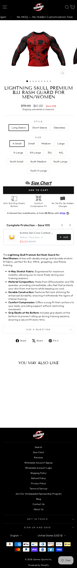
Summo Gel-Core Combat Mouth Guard (37, 232)
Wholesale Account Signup (38, 462)
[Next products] (70, 225)
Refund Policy (38, 478)
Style (38, 121)
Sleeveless (59, 127)
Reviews (38, 457)
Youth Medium (38, 161)
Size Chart (38, 452)
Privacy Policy (38, 483)
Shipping (26, 109)
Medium (46, 143)
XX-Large (35, 152)
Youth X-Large (38, 170)
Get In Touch (37, 519)
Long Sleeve (19, 127)
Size (38, 137)
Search (38, 447)
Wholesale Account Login (38, 467)
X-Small (17, 143)
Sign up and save (37, 527)
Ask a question (38, 329)
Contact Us (38, 504)
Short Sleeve (39, 127)
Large (60, 143)
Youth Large (60, 161)
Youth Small (16, 161)
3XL (50, 152)
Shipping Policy (38, 473)
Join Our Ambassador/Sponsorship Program (38, 493)
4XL (61, 152)
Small (31, 143)
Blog (38, 498)
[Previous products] (62, 225)
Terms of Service (38, 488)
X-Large (18, 152)
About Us (39, 509)
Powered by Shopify (38, 565)
